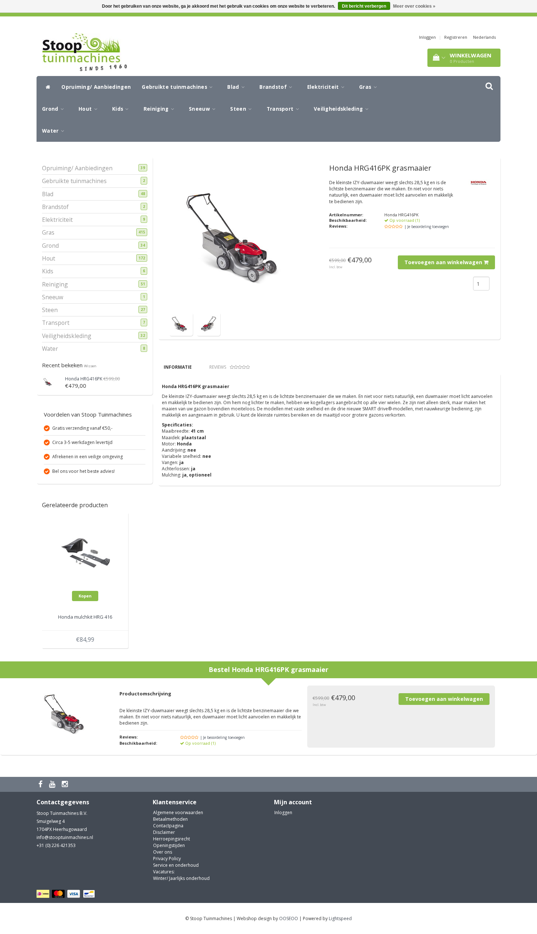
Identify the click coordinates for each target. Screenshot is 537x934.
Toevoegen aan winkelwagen (444, 262)
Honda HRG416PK (83, 379)
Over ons (162, 852)
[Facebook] (41, 784)
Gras (366, 87)
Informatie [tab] (178, 367)
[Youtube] (53, 784)
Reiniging (157, 109)
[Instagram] (66, 784)
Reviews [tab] (217, 367)
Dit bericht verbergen (364, 6)
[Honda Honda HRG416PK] (48, 381)
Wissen (90, 366)
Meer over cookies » (414, 6)
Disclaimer (164, 832)
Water (51, 131)
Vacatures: (164, 872)
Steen (239, 109)
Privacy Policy (167, 858)
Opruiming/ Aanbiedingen (96, 87)
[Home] (46, 87)
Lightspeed (340, 918)
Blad (234, 87)
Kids (118, 109)
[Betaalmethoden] (67, 894)
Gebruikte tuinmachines (175, 87)
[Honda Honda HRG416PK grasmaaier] (181, 323)
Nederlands (484, 37)
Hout (86, 109)
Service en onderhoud (176, 865)
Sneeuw (200, 109)
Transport (281, 109)
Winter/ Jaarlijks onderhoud (181, 878)
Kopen (85, 596)
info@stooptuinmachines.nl (65, 837)
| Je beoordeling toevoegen (426, 226)
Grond (51, 109)
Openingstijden (169, 845)
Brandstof (273, 87)
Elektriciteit (323, 87)
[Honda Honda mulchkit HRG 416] (85, 554)
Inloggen (427, 37)
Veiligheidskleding (339, 109)
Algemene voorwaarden (178, 812)
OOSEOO (288, 918)
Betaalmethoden (170, 819)
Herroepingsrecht (171, 839)
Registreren (455, 37)
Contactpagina (168, 826)
